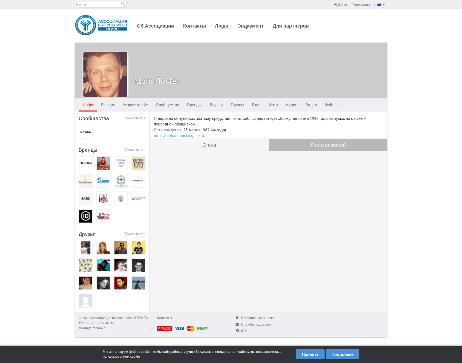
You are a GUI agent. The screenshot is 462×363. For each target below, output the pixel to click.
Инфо (88, 104)
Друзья (216, 104)
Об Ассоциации (155, 26)
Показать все (134, 118)
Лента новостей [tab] (328, 145)
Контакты (194, 26)
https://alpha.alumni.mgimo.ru (179, 135)
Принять (310, 354)
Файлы (331, 104)
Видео (311, 104)
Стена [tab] (209, 145)
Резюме (108, 104)
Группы (237, 104)
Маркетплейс (135, 104)
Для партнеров (291, 26)
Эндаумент (250, 26)
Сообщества (167, 104)
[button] (380, 4)
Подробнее (342, 354)
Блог (256, 104)
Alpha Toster (156, 80)
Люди (221, 26)
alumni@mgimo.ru (93, 328)
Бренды (194, 104)
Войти (342, 4)
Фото (273, 104)
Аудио (291, 104)
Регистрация (362, 4)
